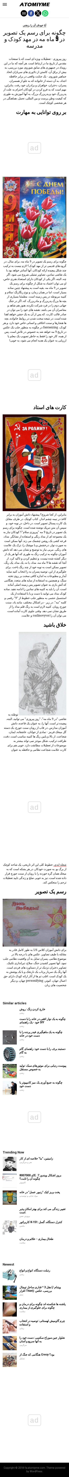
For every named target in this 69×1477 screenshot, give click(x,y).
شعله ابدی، (59, 865)
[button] (5, 4)
